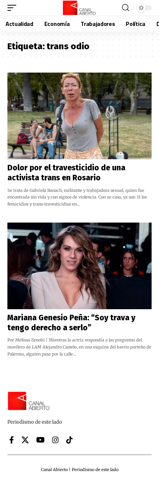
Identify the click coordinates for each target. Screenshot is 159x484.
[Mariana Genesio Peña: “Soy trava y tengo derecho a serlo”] (79, 266)
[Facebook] (11, 440)
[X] (25, 440)
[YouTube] (40, 440)
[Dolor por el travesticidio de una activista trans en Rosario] (79, 116)
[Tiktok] (69, 440)
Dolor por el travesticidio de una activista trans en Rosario (66, 173)
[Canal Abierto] (79, 8)
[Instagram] (55, 440)
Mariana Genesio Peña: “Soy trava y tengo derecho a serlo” (71, 323)
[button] (13, 8)
